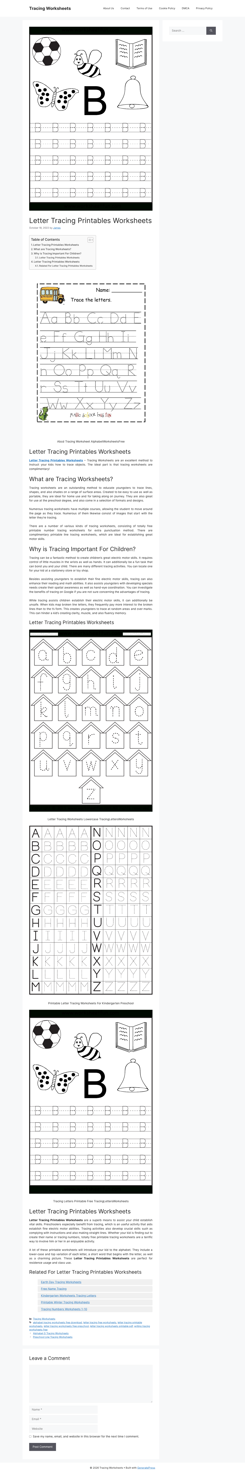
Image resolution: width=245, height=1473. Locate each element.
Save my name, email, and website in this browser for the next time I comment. (86, 1436)
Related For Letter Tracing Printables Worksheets (65, 265)
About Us (108, 8)
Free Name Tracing (53, 1288)
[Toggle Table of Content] (88, 240)
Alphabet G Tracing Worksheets (51, 1333)
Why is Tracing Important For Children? (57, 253)
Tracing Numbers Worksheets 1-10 (64, 1309)
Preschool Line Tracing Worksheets (52, 1337)
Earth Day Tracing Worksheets (61, 1282)
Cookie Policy (167, 8)
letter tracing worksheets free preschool (66, 1326)
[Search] (211, 31)
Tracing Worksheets (50, 8)
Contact (125, 8)
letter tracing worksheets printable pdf (111, 1326)
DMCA (185, 8)
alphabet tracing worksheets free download (57, 1322)
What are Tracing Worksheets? (52, 249)
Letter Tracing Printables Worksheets (56, 244)
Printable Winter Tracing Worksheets (65, 1302)
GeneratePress (146, 1467)
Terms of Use (144, 8)
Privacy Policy (204, 8)
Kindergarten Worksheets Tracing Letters (68, 1295)
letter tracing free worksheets (99, 1322)
